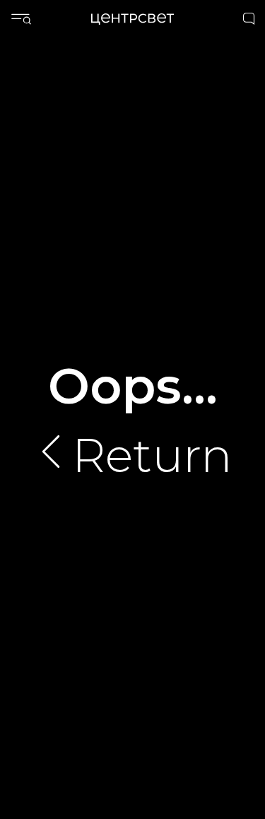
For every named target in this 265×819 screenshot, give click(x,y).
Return (152, 455)
